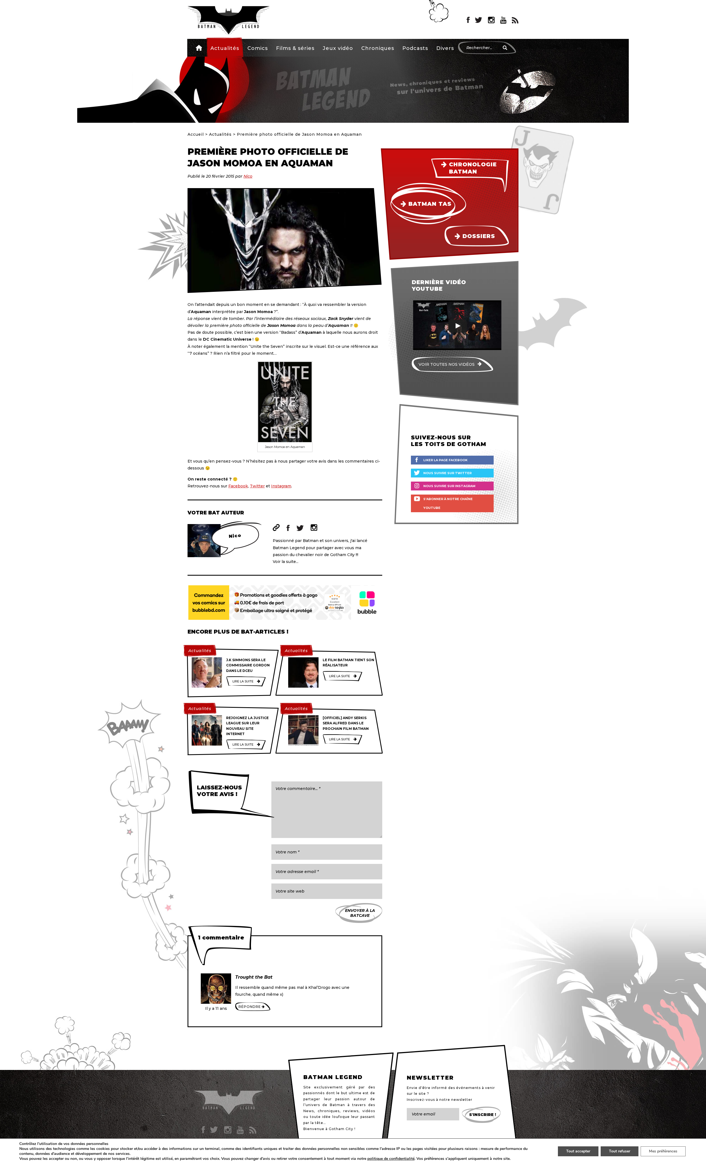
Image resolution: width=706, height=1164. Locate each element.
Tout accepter (578, 1151)
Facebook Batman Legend (468, 20)
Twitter (257, 486)
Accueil (199, 48)
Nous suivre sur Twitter (447, 473)
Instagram (281, 486)
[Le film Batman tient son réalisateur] (303, 672)
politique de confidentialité (390, 1158)
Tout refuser (619, 1151)
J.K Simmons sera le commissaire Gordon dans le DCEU (248, 665)
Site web (276, 527)
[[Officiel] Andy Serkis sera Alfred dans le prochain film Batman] (303, 730)
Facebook (238, 486)
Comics (257, 48)
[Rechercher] (505, 47)
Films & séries (295, 48)
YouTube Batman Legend (503, 20)
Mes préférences (663, 1151)
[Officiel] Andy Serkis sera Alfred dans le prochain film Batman (346, 723)
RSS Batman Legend (515, 20)
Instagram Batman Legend (491, 20)
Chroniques (377, 48)
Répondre (250, 1007)
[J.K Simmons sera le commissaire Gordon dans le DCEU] (207, 672)
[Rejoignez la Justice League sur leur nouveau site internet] (207, 730)
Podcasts (415, 48)
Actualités (224, 48)
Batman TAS (429, 204)
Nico (248, 176)
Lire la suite (242, 681)
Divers (445, 48)
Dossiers (478, 236)
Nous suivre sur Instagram (449, 486)
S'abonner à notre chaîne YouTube (448, 503)
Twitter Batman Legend (478, 20)
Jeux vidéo (338, 48)
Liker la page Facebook (445, 460)
